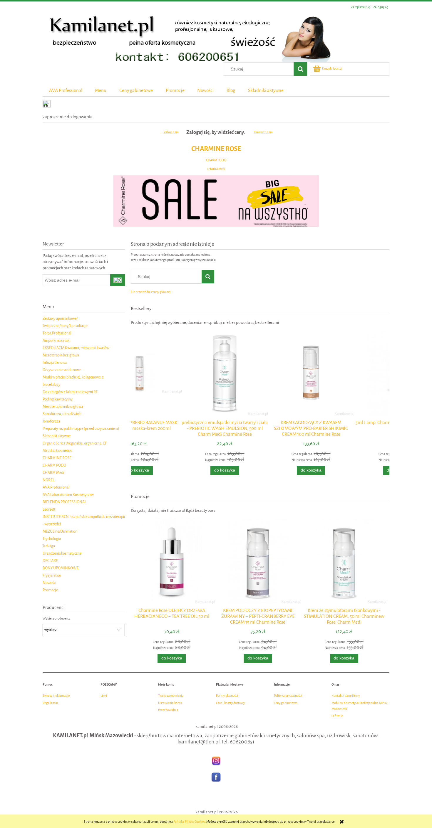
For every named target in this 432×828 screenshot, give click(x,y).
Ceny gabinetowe (285, 703)
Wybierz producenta (57, 619)
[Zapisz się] (117, 280)
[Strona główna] (187, 37)
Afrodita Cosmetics (57, 450)
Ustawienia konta (170, 703)
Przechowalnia (168, 710)
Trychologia (52, 538)
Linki (104, 696)
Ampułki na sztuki (56, 340)
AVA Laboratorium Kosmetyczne (68, 494)
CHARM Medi (216, 169)
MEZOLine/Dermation (60, 531)
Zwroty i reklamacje (56, 696)
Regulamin (50, 703)
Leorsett (49, 509)
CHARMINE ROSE (216, 148)
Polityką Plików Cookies (189, 821)
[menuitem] (66, 90)
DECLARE (50, 560)
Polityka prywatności (288, 696)
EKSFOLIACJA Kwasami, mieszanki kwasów (76, 347)
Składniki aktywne (57, 435)
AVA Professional (56, 487)
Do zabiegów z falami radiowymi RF (70, 391)
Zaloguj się (171, 132)
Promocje (50, 590)
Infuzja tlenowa (55, 362)
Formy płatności (227, 696)
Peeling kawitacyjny (58, 399)
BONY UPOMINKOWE (61, 568)
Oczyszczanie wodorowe (62, 369)
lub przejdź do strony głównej (150, 292)
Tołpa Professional (57, 333)
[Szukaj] (300, 69)
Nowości (49, 582)
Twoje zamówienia (171, 696)
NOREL (48, 479)
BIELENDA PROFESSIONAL (64, 501)
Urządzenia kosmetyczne (62, 553)
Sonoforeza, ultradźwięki (62, 413)
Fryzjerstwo (52, 575)
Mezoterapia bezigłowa (61, 355)
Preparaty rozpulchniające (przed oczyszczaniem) (81, 428)
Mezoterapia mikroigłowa (63, 406)
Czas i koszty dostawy (230, 703)
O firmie (337, 716)
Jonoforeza (51, 421)
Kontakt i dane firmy (345, 696)
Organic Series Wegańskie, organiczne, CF (75, 443)
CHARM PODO (216, 160)
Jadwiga (49, 545)
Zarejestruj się (263, 132)
